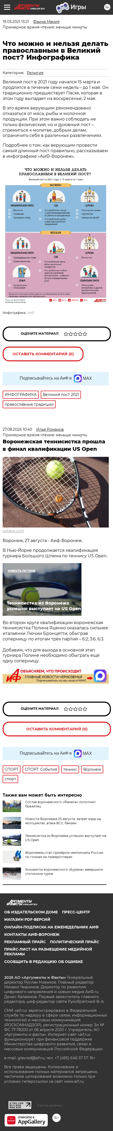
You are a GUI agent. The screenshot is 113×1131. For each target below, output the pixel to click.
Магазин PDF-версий (27, 919)
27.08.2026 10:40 (17, 429)
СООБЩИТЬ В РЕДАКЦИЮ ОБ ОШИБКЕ (43, 961)
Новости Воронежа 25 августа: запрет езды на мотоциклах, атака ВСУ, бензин (63, 821)
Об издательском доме (31, 912)
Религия (35, 72)
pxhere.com (13, 531)
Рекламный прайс (25, 942)
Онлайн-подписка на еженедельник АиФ (51, 927)
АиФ (30, 313)
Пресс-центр (76, 912)
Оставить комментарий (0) (43, 354)
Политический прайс (74, 942)
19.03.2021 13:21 (16, 21)
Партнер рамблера (49, 1105)
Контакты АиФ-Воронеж (31, 934)
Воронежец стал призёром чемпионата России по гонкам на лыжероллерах (64, 855)
